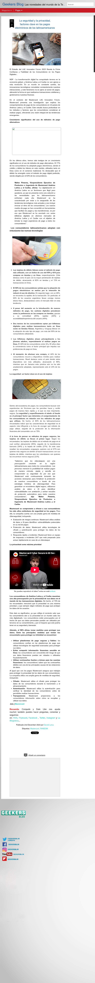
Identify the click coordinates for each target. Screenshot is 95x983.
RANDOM (44, 728)
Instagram (51, 717)
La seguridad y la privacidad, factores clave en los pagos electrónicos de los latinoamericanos (35, 24)
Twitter (42, 717)
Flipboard (23, 717)
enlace (52, 591)
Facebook (33, 717)
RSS (15, 717)
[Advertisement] (73, 58)
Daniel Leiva (49, 725)
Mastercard (19, 704)
